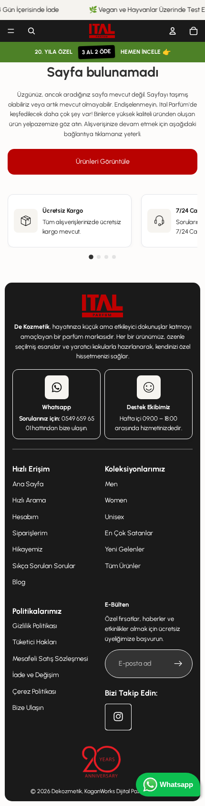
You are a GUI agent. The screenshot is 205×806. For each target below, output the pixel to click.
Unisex (114, 516)
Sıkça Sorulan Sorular (43, 565)
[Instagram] (118, 716)
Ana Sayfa (27, 484)
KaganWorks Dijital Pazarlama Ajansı (129, 791)
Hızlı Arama (29, 500)
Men (111, 484)
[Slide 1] (91, 257)
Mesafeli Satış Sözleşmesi (50, 658)
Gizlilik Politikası (34, 626)
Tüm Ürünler (123, 565)
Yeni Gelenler (124, 549)
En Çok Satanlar (129, 533)
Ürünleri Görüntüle (103, 161)
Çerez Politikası (34, 691)
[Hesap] (172, 30)
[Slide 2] (99, 257)
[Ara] (31, 30)
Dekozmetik (66, 791)
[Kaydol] (178, 664)
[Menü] (11, 31)
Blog (18, 582)
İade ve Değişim (35, 675)
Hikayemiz (27, 549)
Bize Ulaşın (28, 708)
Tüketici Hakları (34, 642)
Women (116, 500)
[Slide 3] (106, 257)
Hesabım (25, 516)
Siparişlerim (29, 533)
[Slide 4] (114, 257)
